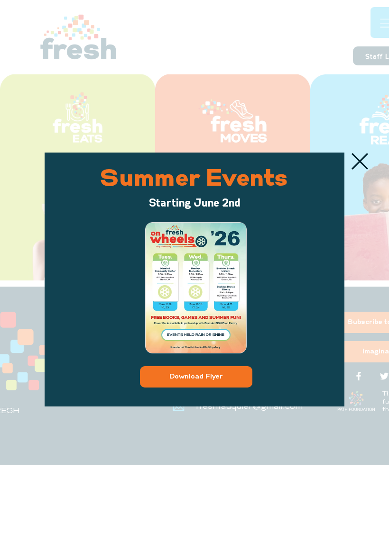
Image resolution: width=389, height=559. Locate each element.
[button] (360, 161)
